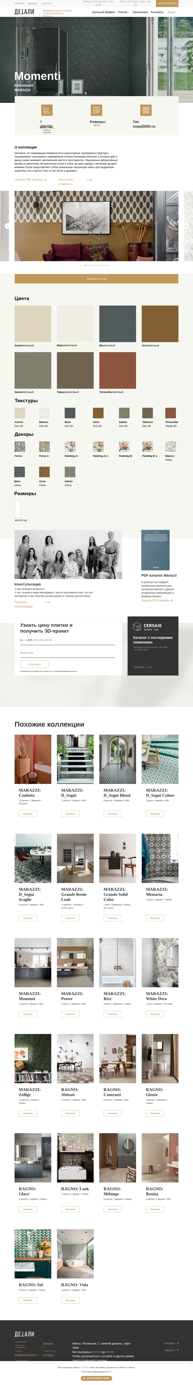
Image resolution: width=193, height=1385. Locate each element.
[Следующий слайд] (185, 226)
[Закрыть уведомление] (190, 1363)
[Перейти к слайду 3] (90, 265)
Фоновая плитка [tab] (96, 278)
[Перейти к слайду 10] (108, 265)
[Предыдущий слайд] (7, 226)
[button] (89, 179)
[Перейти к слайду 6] (97, 265)
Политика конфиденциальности (96, 1372)
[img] (24, 12)
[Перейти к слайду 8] (102, 265)
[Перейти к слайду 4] (92, 265)
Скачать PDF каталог (28, 179)
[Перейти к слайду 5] (95, 265)
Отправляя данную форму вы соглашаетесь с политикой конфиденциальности (48, 671)
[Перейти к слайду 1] (85, 265)
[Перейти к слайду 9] (105, 265)
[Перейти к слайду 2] (87, 265)
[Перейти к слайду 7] (100, 265)
